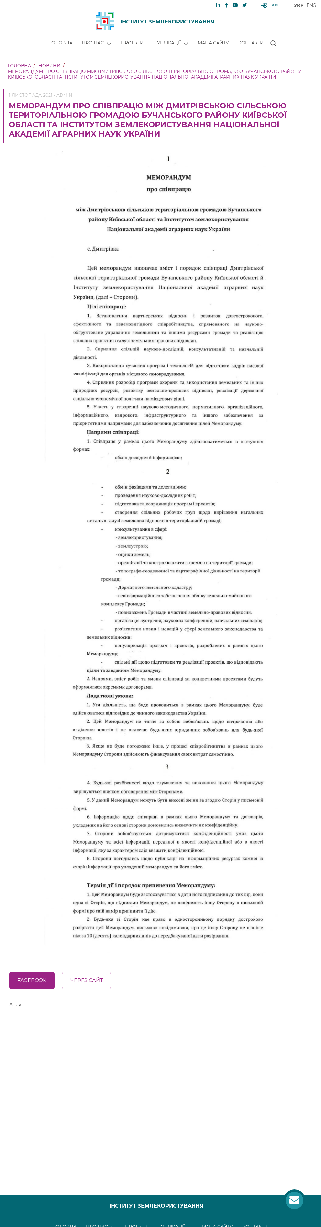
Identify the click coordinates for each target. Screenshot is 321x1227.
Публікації (167, 43)
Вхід (274, 5)
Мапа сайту (213, 43)
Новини (50, 66)
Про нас (93, 43)
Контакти (251, 43)
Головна (60, 43)
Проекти (132, 43)
